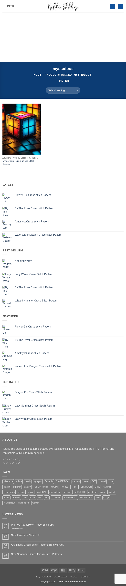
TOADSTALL (86, 497)
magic (30, 492)
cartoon (76, 481)
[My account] (112, 6)
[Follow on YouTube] (17, 461)
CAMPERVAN (62, 481)
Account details (80, 577)
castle (85, 481)
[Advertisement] (63, 37)
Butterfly (49, 481)
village (106, 497)
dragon (6, 487)
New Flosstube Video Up (25, 535)
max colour (54, 492)
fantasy (27, 487)
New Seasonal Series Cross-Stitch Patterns (36, 554)
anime (19, 481)
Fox (74, 487)
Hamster (107, 487)
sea (47, 497)
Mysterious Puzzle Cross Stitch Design (18, 162)
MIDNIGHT (80, 492)
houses (21, 492)
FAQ (38, 577)
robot (32, 497)
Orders (47, 577)
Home (37, 74)
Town (97, 497)
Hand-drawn (9, 492)
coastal (102, 481)
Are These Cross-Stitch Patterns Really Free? (37, 544)
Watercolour (9, 503)
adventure (8, 481)
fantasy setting (41, 487)
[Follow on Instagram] (5, 461)
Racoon (16, 497)
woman (35, 503)
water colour (23, 503)
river (25, 497)
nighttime (92, 492)
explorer (17, 487)
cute (111, 481)
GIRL (97, 487)
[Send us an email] (11, 461)
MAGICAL (41, 492)
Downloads (61, 577)
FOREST (65, 487)
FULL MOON (85, 487)
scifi (40, 497)
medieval (67, 492)
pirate (102, 492)
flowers (54, 487)
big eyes (38, 481)
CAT (94, 481)
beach (28, 481)
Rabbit (6, 497)
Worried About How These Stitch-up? (32, 524)
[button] (8, 6)
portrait (111, 492)
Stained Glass (70, 497)
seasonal (56, 497)
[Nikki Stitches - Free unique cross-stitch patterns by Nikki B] (63, 6)
